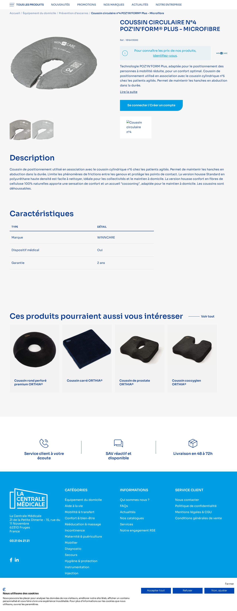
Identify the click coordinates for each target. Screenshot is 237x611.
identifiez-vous (165, 56)
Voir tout (207, 316)
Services (126, 524)
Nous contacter (187, 500)
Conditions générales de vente (198, 518)
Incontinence (75, 530)
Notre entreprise (169, 4)
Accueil (15, 13)
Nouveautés (60, 4)
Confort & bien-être (80, 518)
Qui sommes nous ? (134, 500)
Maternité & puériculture (83, 536)
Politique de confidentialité (196, 506)
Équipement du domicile (83, 500)
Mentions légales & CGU (193, 512)
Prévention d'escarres (73, 13)
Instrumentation (77, 567)
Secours (71, 555)
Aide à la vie (74, 506)
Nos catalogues (132, 518)
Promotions (86, 4)
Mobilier (71, 543)
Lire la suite (128, 92)
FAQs (124, 506)
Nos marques (114, 4)
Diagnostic (73, 549)
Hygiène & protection (81, 561)
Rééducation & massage (83, 524)
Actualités (140, 4)
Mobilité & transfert (79, 512)
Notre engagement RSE (138, 530)
